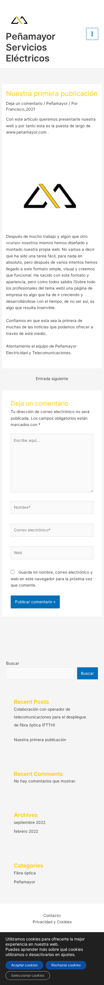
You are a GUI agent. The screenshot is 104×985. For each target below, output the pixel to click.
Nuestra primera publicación (40, 739)
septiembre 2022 (29, 822)
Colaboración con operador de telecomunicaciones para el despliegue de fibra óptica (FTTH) (50, 717)
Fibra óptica (25, 873)
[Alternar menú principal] (92, 34)
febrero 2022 (26, 831)
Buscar (12, 663)
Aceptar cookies (24, 965)
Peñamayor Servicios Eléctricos (30, 47)
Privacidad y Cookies (52, 922)
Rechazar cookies (66, 965)
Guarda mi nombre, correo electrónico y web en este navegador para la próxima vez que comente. (52, 578)
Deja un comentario (24, 103)
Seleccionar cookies (27, 975)
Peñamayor (57, 103)
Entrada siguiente (52, 378)
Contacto (52, 915)
